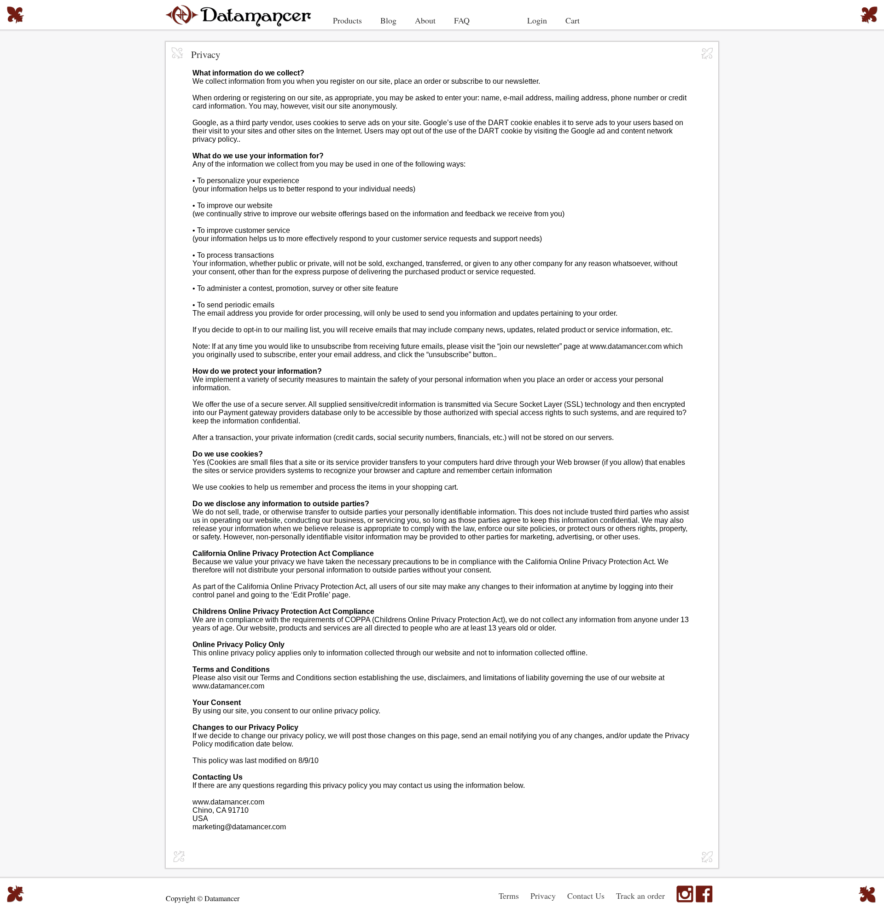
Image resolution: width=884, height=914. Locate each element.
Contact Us (586, 895)
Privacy (543, 895)
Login (537, 20)
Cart (572, 20)
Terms (509, 895)
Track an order (640, 895)
